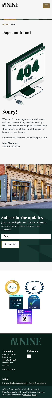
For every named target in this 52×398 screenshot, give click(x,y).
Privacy (5, 383)
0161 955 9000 (8, 369)
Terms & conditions (37, 383)
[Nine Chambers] (10, 5)
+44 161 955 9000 (11, 146)
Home (5, 24)
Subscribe (10, 244)
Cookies (13, 383)
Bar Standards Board (35, 392)
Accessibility (22, 383)
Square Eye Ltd (29, 394)
